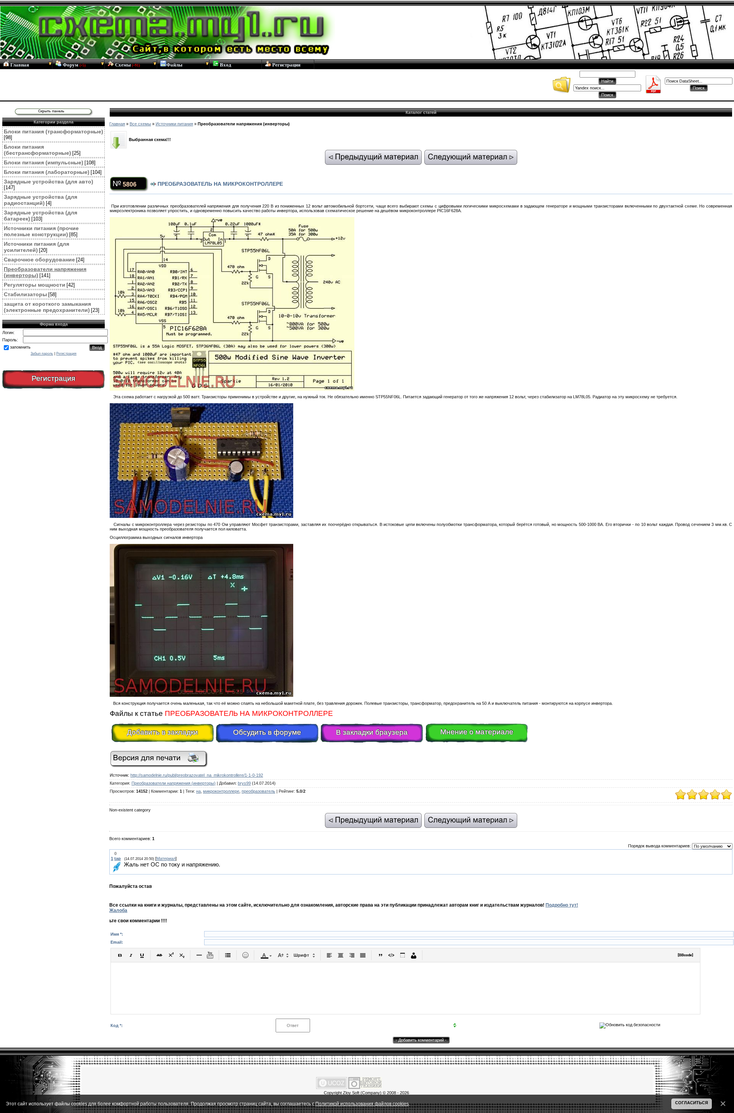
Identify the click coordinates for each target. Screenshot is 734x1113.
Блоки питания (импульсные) (43, 162)
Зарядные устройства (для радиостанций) (40, 200)
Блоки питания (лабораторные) (46, 172)
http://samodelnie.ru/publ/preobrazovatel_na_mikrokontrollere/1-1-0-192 (196, 775)
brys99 (244, 783)
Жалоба (118, 910)
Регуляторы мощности (34, 285)
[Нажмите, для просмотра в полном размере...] (232, 389)
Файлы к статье (221, 713)
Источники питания (174, 124)
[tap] (123, 865)
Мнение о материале (476, 732)
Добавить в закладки (162, 732)
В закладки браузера (372, 732)
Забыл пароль (42, 353)
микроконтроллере (221, 791)
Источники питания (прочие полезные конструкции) (41, 231)
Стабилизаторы (25, 294)
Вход (225, 65)
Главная (19, 65)
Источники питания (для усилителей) (36, 247)
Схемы (127, 65)
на (198, 791)
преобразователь (258, 791)
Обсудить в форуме (267, 732)
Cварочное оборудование (39, 259)
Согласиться (691, 1102)
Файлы (174, 65)
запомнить (20, 347)
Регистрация (285, 65)
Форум (74, 65)
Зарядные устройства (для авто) (48, 181)
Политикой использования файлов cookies (362, 1103)
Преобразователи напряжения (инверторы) (174, 783)
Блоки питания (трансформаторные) (53, 131)
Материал (165, 858)
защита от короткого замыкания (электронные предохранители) (47, 307)
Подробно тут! (562, 905)
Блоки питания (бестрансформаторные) (37, 150)
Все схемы (140, 124)
